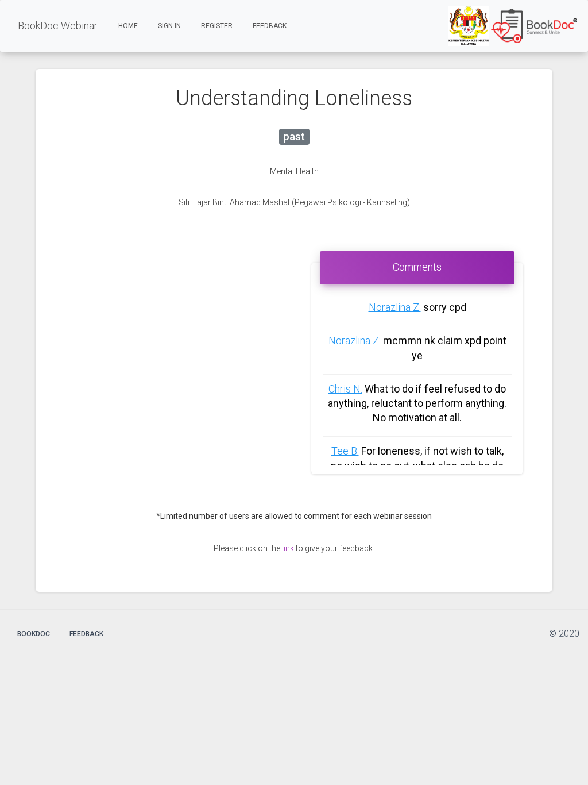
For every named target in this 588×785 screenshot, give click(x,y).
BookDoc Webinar (58, 26)
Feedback (270, 26)
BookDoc (33, 634)
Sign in (169, 26)
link (288, 548)
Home (132, 25)
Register (217, 26)
